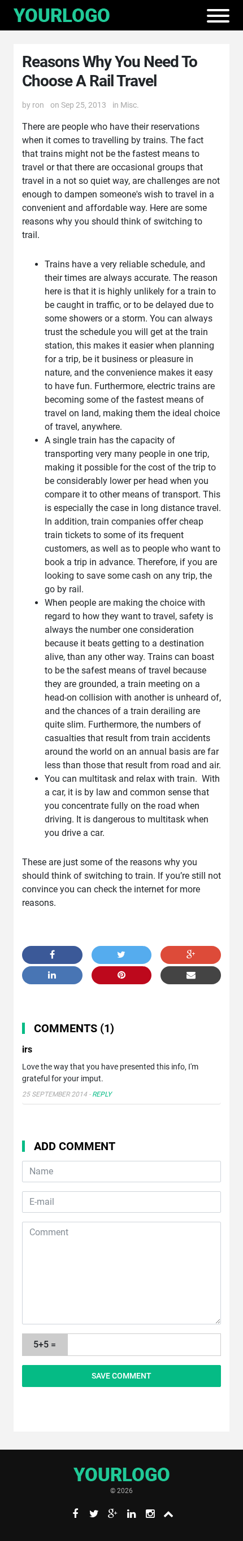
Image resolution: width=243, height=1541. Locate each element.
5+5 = (44, 1344)
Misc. (129, 104)
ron (38, 104)
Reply (101, 1094)
